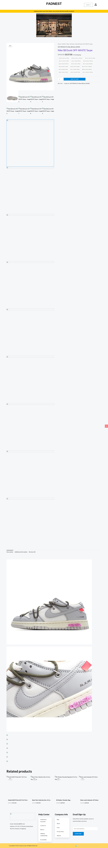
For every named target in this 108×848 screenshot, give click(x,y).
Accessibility (43, 839)
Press (58, 827)
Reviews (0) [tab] (32, 552)
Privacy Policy (60, 831)
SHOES (64, 44)
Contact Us (43, 825)
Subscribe (78, 833)
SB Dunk (72, 44)
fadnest (54, 4)
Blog (58, 819)
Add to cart (75, 79)
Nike (68, 44)
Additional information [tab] (21, 552)
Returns (42, 829)
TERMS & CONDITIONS (43, 834)
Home (59, 44)
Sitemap (59, 835)
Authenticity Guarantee (43, 820)
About (58, 823)
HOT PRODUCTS (62, 47)
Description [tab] (10, 552)
